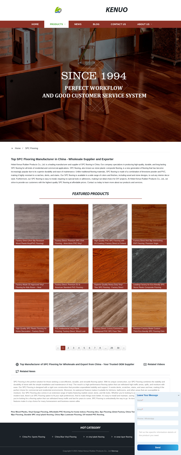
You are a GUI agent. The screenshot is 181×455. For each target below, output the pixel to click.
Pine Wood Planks (19, 412)
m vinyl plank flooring (95, 437)
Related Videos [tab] (156, 364)
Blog (96, 24)
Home (35, 24)
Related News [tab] (27, 371)
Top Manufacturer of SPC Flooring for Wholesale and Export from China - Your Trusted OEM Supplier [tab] (77, 364)
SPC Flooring (31, 148)
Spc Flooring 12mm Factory (112, 412)
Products (56, 24)
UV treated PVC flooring (93, 415)
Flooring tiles (93, 412)
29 (112, 348)
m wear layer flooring (123, 437)
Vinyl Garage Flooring (38, 412)
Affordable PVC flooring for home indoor (67, 412)
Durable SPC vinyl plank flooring (39, 415)
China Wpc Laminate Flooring (68, 415)
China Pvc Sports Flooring (33, 437)
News (77, 24)
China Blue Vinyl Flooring (65, 437)
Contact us (118, 24)
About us (143, 24)
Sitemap (114, 451)
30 (118, 348)
